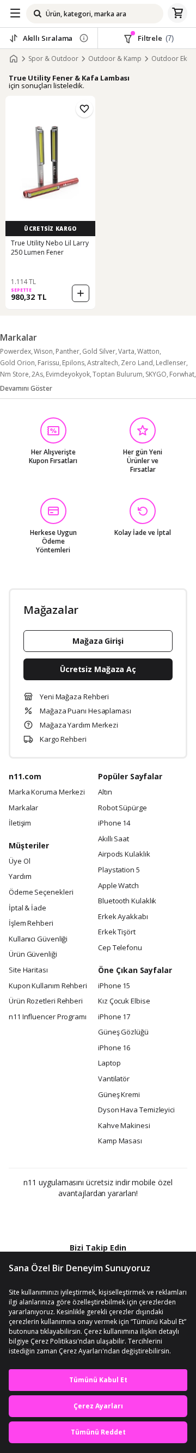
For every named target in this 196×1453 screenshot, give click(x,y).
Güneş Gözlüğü (123, 1032)
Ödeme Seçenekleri (41, 892)
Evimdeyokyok (68, 374)
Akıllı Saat (113, 839)
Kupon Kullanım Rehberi (48, 986)
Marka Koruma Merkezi (47, 792)
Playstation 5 (119, 870)
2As (37, 374)
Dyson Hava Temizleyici (136, 1110)
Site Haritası (28, 970)
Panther (67, 351)
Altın (105, 792)
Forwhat (181, 374)
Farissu (48, 362)
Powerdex (15, 351)
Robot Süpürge (122, 808)
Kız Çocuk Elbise (124, 1001)
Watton (148, 351)
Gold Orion (17, 362)
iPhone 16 (114, 1048)
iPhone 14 (114, 823)
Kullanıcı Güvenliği (38, 939)
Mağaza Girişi (98, 641)
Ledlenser (171, 362)
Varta (126, 351)
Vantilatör (114, 1079)
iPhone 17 (114, 1017)
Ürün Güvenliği (33, 954)
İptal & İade (27, 908)
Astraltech (102, 362)
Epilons (73, 362)
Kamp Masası (120, 1141)
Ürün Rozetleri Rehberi (46, 1001)
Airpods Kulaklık (124, 854)
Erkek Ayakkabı (123, 917)
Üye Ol (19, 861)
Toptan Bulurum (118, 374)
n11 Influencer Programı (48, 1017)
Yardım (20, 876)
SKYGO (156, 374)
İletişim (20, 823)
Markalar (23, 808)
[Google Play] (64, 1217)
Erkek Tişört (117, 932)
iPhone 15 (114, 986)
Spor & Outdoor (53, 58)
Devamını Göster (26, 388)
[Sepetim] (177, 13)
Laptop (109, 1063)
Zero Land (137, 362)
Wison (43, 351)
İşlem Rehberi (31, 923)
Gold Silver (98, 351)
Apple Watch (118, 886)
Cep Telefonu (120, 948)
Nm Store (14, 374)
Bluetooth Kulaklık (127, 901)
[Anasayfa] (14, 59)
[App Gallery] (128, 1217)
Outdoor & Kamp (115, 58)
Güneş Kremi (119, 1095)
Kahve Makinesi (124, 1126)
